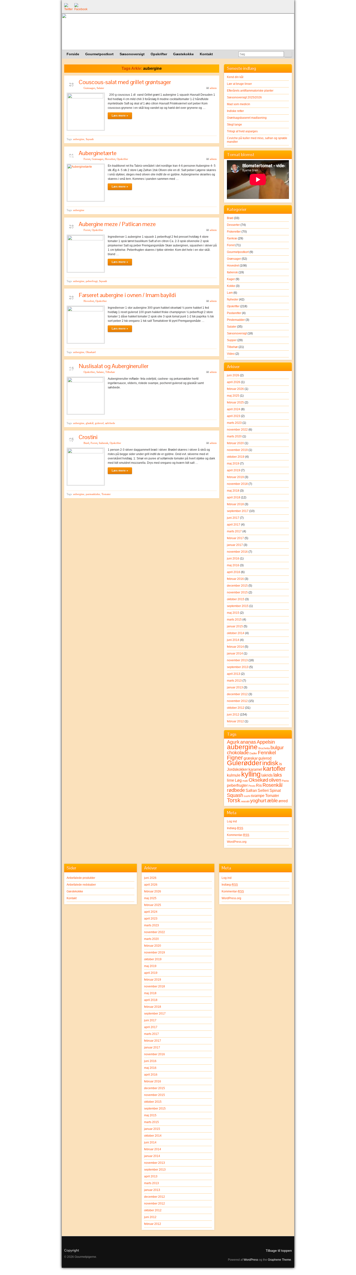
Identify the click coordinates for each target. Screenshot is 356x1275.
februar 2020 (235, 443)
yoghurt (258, 800)
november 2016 (237, 551)
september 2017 (237, 511)
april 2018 (233, 497)
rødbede (236, 790)
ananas (248, 742)
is (280, 764)
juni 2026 (233, 375)
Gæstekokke (75, 891)
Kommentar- (238, 835)
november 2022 (237, 429)
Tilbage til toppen (279, 1250)
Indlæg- (235, 828)
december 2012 (237, 694)
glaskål (89, 423)
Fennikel (267, 752)
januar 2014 (235, 653)
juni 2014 (233, 640)
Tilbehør (110, 371)
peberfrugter (237, 785)
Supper (232, 340)
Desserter (233, 225)
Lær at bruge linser (239, 84)
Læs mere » (120, 115)
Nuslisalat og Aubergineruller (113, 366)
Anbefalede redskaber (81, 884)
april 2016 (233, 572)
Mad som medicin (238, 104)
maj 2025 (233, 395)
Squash (90, 139)
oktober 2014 (235, 633)
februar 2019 (235, 477)
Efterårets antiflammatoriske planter (250, 90)
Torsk (233, 800)
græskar (251, 758)
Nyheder (232, 299)
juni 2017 (233, 517)
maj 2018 (233, 490)
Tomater (106, 494)
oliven (275, 780)
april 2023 (233, 416)
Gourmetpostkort (238, 252)
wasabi (245, 801)
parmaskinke (93, 494)
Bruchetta (264, 748)
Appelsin (266, 742)
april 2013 (233, 674)
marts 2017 (234, 531)
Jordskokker (237, 769)
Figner (235, 758)
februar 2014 (235, 646)
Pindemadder (236, 320)
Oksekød (91, 352)
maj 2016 (233, 565)
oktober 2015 (235, 599)
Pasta (285, 780)
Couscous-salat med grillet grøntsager (125, 82)
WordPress (251, 1259)
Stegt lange (234, 124)
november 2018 (237, 484)
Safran (251, 790)
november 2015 (237, 592)
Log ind (232, 821)
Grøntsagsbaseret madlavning (247, 117)
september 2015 (237, 606)
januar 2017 (235, 545)
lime (230, 780)
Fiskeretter (234, 231)
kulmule (233, 775)
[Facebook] (78, 7)
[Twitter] (68, 7)
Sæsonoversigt (237, 333)
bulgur (277, 747)
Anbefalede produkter (81, 878)
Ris (259, 785)
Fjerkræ (232, 238)
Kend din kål (235, 77)
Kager (231, 279)
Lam (230, 292)
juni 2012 (233, 714)
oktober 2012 (235, 707)
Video (231, 353)
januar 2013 (235, 687)
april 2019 (233, 470)
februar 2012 (235, 721)
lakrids (267, 775)
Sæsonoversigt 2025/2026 (244, 97)
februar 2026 (235, 389)
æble (272, 800)
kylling (251, 774)
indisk (270, 763)
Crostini (88, 437)
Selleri (263, 790)
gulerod (99, 423)
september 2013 (237, 667)
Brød (86, 442)
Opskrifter (122, 158)
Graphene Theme (279, 1259)
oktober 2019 (235, 456)
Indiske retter (235, 111)
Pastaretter (234, 313)
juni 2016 (233, 558)
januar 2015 (235, 626)
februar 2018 (235, 504)
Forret (87, 158)
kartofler (274, 768)
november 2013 (237, 660)
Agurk (233, 742)
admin (213, 88)
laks (277, 775)
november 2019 (237, 450)
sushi (247, 796)
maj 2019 (233, 463)
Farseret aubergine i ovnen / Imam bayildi (127, 295)
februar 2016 (235, 579)
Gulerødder (244, 763)
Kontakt (72, 898)
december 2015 (237, 585)
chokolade (238, 752)
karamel (255, 769)
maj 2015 (233, 612)
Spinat (275, 790)
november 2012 (237, 701)
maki (245, 780)
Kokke (231, 286)
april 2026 (233, 382)
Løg (238, 780)
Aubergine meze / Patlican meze (117, 224)
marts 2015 (234, 619)
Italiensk (103, 442)
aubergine (78, 139)
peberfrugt (92, 281)
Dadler (253, 753)
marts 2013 (234, 680)
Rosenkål (272, 785)
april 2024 (233, 409)
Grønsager (89, 88)
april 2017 (233, 524)
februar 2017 (235, 538)
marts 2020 (234, 436)
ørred (283, 801)
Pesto (251, 785)
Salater (100, 88)
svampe (257, 795)
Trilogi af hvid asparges (242, 131)
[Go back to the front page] (178, 32)
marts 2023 (234, 423)
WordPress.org (237, 841)
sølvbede (110, 423)
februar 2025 (235, 402)
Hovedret (110, 158)
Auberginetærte (97, 153)
